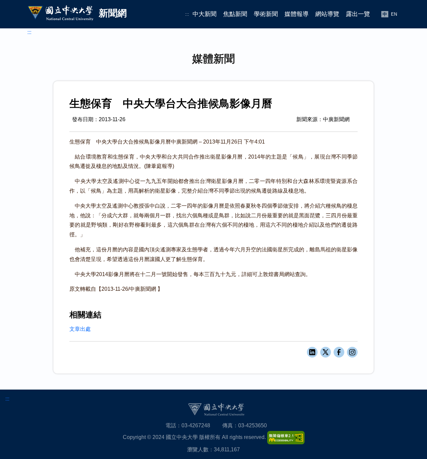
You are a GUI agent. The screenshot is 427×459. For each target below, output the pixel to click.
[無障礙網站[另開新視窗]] (286, 437)
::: (187, 14)
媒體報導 (297, 14)
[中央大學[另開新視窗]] (216, 409)
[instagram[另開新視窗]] (352, 352)
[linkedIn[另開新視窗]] (312, 352)
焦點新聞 (235, 14)
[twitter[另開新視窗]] (325, 352)
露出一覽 (358, 14)
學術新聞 (266, 14)
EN (394, 14)
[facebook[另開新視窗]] (339, 352)
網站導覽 (327, 14)
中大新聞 (204, 14)
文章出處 (80, 329)
